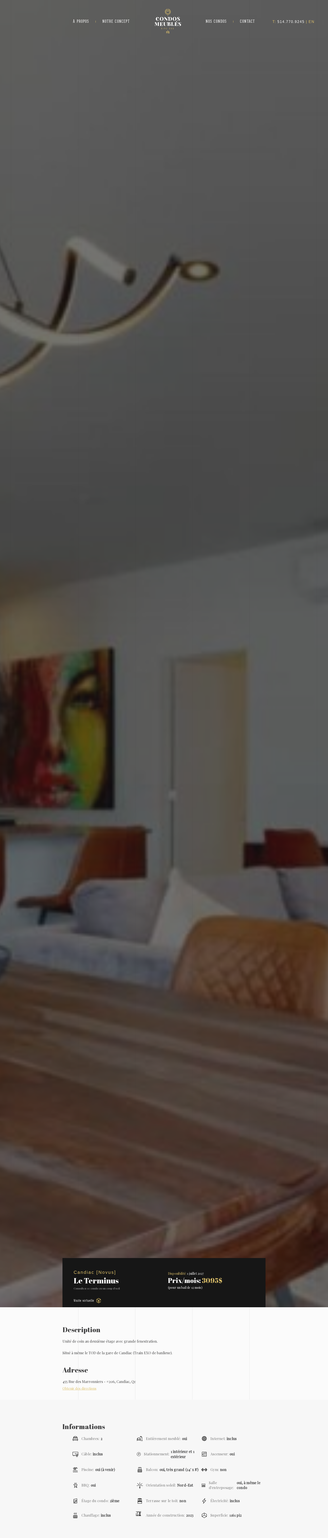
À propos (81, 21)
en (312, 22)
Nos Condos (216, 21)
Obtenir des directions (79, 1388)
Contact (247, 21)
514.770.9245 (291, 22)
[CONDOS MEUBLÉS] (167, 32)
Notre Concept (116, 21)
